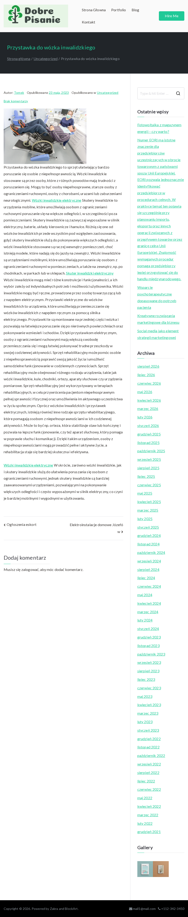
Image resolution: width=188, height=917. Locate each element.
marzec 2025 (147, 510)
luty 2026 (144, 417)
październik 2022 (151, 755)
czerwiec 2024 (149, 586)
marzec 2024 (147, 612)
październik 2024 (151, 552)
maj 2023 (144, 696)
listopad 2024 (148, 544)
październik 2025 (151, 451)
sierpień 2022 (148, 772)
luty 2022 (144, 823)
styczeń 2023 (148, 730)
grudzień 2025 (149, 434)
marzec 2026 (147, 408)
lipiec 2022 (146, 781)
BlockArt (71, 909)
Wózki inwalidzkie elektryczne (56, 200)
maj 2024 (144, 595)
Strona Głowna (94, 10)
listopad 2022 (148, 747)
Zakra (54, 909)
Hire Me (171, 16)
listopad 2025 (148, 442)
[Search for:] (161, 93)
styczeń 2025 (148, 527)
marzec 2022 (147, 815)
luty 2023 (144, 721)
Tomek (19, 93)
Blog (135, 10)
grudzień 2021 (149, 831)
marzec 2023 (147, 713)
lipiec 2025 (146, 476)
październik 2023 (151, 654)
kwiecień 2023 (149, 704)
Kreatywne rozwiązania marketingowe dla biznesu (158, 318)
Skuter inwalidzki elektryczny (89, 273)
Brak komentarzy (16, 101)
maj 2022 (144, 798)
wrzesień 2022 (149, 764)
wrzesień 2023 (149, 662)
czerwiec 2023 (149, 688)
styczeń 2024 (148, 628)
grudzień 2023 (149, 637)
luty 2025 (144, 518)
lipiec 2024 (146, 578)
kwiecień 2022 (149, 806)
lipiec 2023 (146, 679)
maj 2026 (144, 392)
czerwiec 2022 (149, 789)
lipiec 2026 (146, 375)
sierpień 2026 (148, 366)
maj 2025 (144, 493)
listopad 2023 (148, 645)
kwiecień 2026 (149, 400)
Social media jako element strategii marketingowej (158, 334)
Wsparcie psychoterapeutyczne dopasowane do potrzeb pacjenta (156, 297)
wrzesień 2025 (149, 459)
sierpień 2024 (148, 569)
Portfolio (118, 10)
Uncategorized (108, 93)
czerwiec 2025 (149, 485)
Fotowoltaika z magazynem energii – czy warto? (159, 128)
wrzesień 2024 (149, 561)
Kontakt (88, 22)
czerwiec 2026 (149, 383)
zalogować (30, 569)
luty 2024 (144, 620)
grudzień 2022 (149, 738)
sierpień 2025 (148, 468)
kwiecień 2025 (149, 501)
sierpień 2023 (148, 671)
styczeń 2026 (148, 425)
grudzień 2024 (149, 535)
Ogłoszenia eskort (21, 524)
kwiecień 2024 (149, 603)
